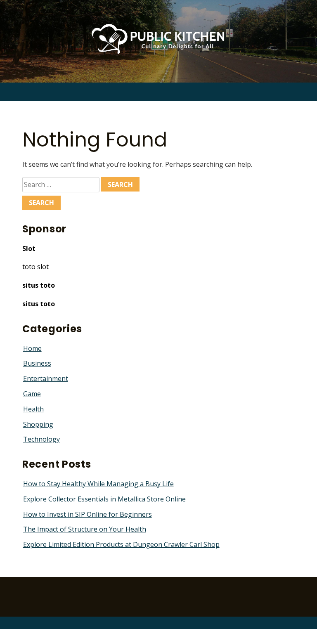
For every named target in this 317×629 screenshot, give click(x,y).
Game (32, 393)
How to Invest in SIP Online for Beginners (87, 514)
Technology (41, 439)
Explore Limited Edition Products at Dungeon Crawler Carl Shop (121, 544)
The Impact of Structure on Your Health (84, 529)
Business (37, 363)
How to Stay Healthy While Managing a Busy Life (98, 483)
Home (32, 348)
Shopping (38, 424)
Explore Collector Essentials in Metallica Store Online (104, 499)
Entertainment (45, 378)
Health (33, 409)
